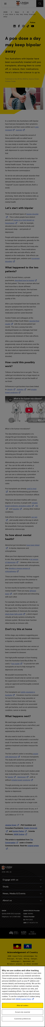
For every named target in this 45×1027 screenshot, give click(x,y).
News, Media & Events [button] (14, 893)
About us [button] (7, 900)
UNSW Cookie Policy (25, 999)
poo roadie (17, 663)
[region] (22, 996)
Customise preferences (22, 1019)
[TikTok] (28, 26)
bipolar (12, 777)
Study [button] (6, 886)
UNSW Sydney (21, 834)
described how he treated (26, 280)
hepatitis (17, 509)
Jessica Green (12, 825)
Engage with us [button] (10, 879)
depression (23, 777)
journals (21, 130)
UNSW (5, 12)
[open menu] (5, 3)
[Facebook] (19, 26)
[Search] (39, 3)
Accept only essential (22, 1012)
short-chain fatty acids (15, 614)
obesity (11, 389)
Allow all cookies (22, 1005)
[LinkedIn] (14, 26)
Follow (32, 22)
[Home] (22, 3)
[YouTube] (32, 26)
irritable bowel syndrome (22, 780)
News (17, 12)
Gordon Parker (20, 831)
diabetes (22, 389)
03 (28, 12)
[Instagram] (23, 26)
